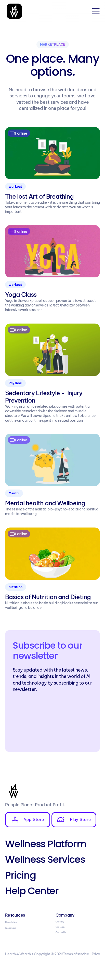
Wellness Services (45, 859)
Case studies (10, 922)
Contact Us (60, 932)
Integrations (10, 928)
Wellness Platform (45, 844)
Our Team (60, 927)
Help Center (32, 890)
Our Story (60, 921)
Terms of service (76, 954)
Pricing (20, 875)
